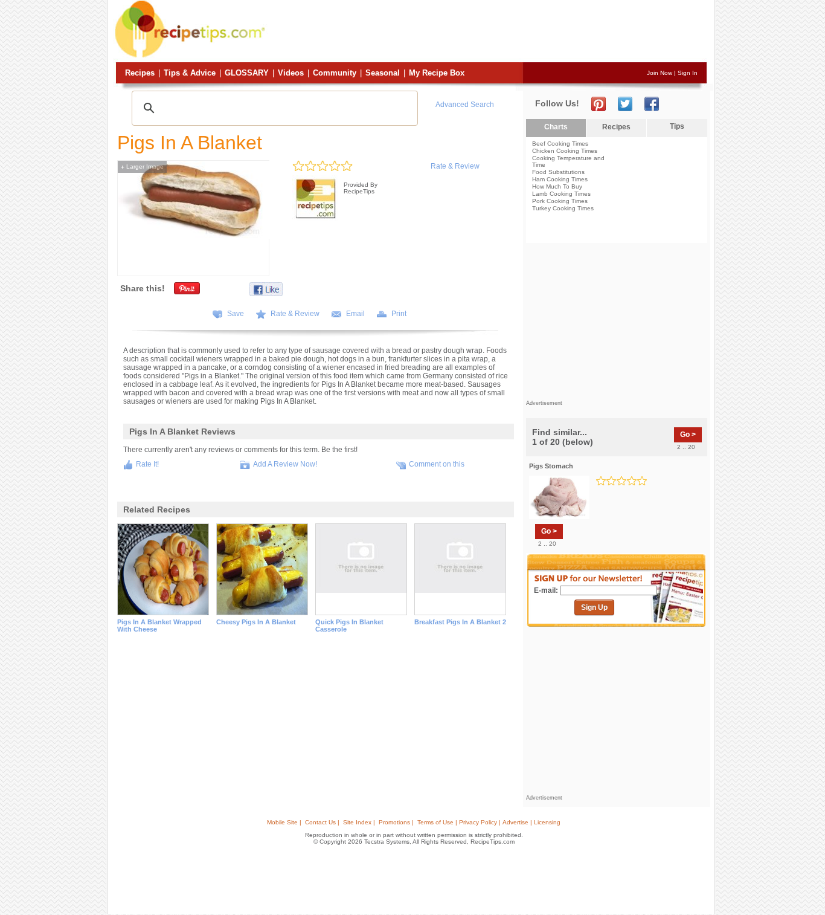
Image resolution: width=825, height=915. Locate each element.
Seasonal (382, 72)
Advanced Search (464, 104)
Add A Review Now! (285, 464)
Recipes (140, 72)
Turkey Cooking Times (563, 208)
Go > (688, 434)
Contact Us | (322, 822)
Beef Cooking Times (560, 143)
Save (235, 313)
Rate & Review (455, 166)
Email (355, 313)
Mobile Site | (284, 822)
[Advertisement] (487, 32)
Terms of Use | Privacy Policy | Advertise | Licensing (488, 822)
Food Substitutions (558, 172)
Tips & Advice (190, 72)
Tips (677, 126)
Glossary (247, 72)
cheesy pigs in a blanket (256, 622)
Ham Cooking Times (560, 179)
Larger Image (142, 166)
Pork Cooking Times (560, 201)
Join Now (659, 73)
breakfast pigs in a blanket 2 (460, 622)
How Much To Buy (557, 186)
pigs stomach (551, 466)
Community (334, 72)
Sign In (688, 73)
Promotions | (396, 822)
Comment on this (436, 464)
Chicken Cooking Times (564, 150)
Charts (556, 127)
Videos (291, 72)
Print (398, 313)
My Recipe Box (436, 72)
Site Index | (359, 822)
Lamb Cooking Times (561, 193)
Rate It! (147, 464)
